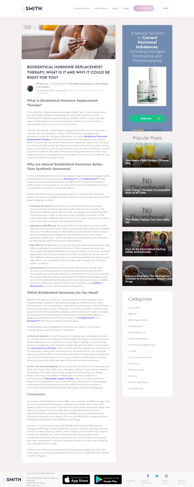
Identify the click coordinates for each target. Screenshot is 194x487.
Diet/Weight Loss (137, 332)
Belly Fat (132, 314)
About (115, 8)
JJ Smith (53, 84)
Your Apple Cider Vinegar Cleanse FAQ (147, 162)
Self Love (132, 376)
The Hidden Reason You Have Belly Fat (147, 221)
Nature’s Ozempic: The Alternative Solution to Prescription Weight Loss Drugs (148, 279)
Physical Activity (136, 370)
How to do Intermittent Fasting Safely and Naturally (145, 250)
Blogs (126, 8)
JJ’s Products (144, 8)
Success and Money (137, 382)
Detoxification (135, 326)
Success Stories (82, 8)
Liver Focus (133, 364)
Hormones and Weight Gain (142, 345)
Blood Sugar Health (137, 320)
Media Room (100, 8)
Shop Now (146, 118)
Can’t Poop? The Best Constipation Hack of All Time (147, 191)
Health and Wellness (77, 91)
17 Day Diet (133, 308)
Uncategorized (135, 388)
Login (166, 8)
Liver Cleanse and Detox (140, 357)
